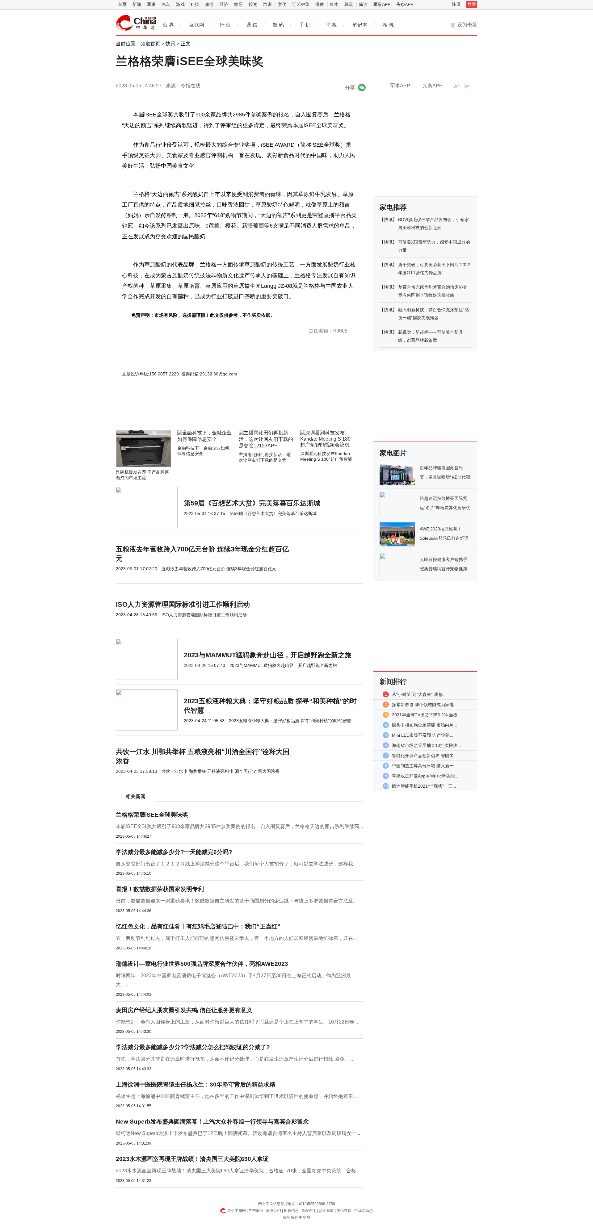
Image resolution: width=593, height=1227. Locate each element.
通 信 (251, 24)
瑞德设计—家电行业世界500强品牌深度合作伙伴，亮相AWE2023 (202, 964)
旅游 (209, 4)
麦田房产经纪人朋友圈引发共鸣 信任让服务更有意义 (184, 1010)
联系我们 (273, 1210)
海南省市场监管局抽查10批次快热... (426, 745)
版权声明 (308, 1210)
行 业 (225, 24)
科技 (195, 4)
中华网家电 (136, 23)
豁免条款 (326, 1210)
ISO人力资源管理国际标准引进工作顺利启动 (183, 604)
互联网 (196, 24)
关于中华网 (236, 1210)
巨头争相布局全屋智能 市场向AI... (424, 724)
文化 (282, 4)
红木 (334, 4)
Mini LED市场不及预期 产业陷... (422, 735)
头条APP (404, 4)
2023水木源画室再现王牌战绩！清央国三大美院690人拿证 (192, 1159)
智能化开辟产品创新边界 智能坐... (424, 755)
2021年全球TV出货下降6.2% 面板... (426, 714)
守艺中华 (300, 4)
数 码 (278, 24)
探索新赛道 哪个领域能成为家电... (424, 704)
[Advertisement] (221, 413)
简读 (363, 4)
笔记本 (359, 24)
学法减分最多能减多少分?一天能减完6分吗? (174, 852)
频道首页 (150, 43)
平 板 (331, 24)
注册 (456, 4)
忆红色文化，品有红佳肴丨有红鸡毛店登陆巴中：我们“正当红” (198, 926)
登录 (471, 4)
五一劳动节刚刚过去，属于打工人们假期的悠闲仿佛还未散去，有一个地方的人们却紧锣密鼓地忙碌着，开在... (236, 938)
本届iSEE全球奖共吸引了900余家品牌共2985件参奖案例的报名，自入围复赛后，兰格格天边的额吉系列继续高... (239, 826)
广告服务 (256, 1210)
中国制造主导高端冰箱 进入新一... (424, 765)
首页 (122, 4)
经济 (224, 4)
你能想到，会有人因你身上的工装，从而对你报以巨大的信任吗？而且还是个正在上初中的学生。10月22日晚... (237, 1021)
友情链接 (344, 1210)
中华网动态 (363, 1210)
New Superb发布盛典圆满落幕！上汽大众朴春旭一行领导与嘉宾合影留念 (212, 1121)
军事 (151, 4)
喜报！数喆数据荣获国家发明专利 (160, 889)
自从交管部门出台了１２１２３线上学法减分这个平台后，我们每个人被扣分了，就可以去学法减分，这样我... (236, 863)
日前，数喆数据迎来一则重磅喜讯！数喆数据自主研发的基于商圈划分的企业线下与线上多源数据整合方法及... (236, 900)
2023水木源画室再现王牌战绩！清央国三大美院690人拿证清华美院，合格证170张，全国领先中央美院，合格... (238, 1170)
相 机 (388, 24)
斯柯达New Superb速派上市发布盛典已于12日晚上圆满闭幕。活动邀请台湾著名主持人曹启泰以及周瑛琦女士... (238, 1133)
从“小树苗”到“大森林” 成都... (419, 694)
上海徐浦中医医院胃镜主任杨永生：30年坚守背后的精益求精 (195, 1084)
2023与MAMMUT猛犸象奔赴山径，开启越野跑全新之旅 (267, 655)
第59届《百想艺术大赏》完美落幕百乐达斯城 (252, 503)
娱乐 (238, 4)
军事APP (381, 4)
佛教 (319, 4)
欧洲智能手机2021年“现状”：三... (424, 786)
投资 (253, 4)
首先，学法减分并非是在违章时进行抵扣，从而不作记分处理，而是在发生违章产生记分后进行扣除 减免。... (234, 1059)
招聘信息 (291, 1210)
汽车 (166, 4)
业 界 (168, 24)
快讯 (170, 43)
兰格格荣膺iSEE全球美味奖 (152, 814)
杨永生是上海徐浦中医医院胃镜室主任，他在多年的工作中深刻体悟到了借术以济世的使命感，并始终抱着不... (236, 1096)
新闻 (136, 4)
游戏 (180, 4)
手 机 (304, 24)
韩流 (348, 4)
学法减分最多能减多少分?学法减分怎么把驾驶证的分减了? (193, 1047)
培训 (267, 4)
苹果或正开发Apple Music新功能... (425, 775)
